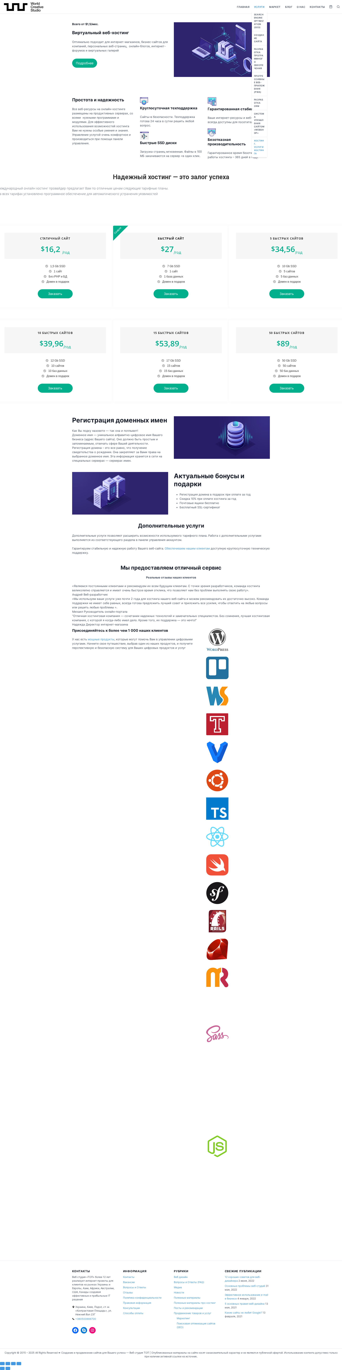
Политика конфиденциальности (142, 1297)
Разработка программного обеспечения (258, 59)
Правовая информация (137, 1302)
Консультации (131, 1307)
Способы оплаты (133, 1313)
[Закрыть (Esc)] (19, 1363)
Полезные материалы (187, 1297)
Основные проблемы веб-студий (245, 1285)
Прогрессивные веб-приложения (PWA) (259, 84)
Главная (243, 6)
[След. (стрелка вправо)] (8, 1368)
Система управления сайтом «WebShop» (259, 123)
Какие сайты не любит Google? (243, 1312)
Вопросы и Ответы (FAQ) (189, 1282)
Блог (288, 6)
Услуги (259, 6)
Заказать (55, 294)
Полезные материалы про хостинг (195, 1302)
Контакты (317, 6)
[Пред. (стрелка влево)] (2, 1368)
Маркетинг (183, 1318)
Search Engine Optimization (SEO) (259, 21)
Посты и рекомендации (188, 1307)
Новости (179, 1292)
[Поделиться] (13, 1363)
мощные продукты (101, 639)
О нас (301, 6)
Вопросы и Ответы (134, 1287)
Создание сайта (259, 38)
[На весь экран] (8, 1363)
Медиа (178, 1287)
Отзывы (128, 1292)
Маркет (275, 6)
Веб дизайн (181, 1276)
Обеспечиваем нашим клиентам (187, 548)
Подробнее (84, 63)
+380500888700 (85, 1318)
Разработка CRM (258, 102)
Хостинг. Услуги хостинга (259, 147)
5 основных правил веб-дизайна (245, 1303)
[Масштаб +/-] (2, 1363)
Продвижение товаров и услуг (192, 1313)
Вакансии (129, 1282)
